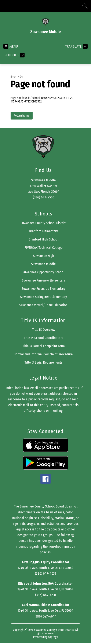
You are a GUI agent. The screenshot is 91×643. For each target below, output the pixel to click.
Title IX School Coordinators (43, 338)
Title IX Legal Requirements (43, 362)
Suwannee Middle (43, 264)
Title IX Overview (43, 330)
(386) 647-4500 (43, 197)
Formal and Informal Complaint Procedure (43, 354)
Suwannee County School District (43, 223)
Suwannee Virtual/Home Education (43, 305)
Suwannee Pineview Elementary (43, 280)
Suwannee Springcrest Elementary (43, 297)
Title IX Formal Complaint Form (43, 346)
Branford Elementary (43, 231)
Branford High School (43, 239)
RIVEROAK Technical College (43, 248)
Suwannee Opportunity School (43, 272)
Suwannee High (43, 256)
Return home (21, 115)
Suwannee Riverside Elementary (43, 289)
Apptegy (53, 637)
